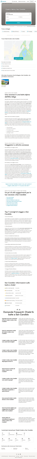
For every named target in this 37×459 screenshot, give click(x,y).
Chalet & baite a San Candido (31, 26)
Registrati (31, 1)
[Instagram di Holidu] (17, 454)
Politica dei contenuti (32, 456)
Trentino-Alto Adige (19, 26)
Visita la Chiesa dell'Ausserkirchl (12, 204)
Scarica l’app (15, 1)
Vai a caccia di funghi (10, 197)
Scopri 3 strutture (18, 58)
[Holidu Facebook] (20, 454)
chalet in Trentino (14, 258)
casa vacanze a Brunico (14, 158)
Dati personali (26, 456)
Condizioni (21, 456)
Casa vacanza (12, 26)
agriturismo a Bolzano (15, 273)
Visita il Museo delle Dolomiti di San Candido (14, 201)
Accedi (28, 1)
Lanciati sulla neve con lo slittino (12, 202)
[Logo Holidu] (5, 1)
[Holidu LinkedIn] (18, 454)
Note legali (17, 456)
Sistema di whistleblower (18, 457)
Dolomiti (24, 26)
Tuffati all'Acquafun (10, 198)
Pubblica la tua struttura (21, 1)
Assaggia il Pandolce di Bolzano (12, 205)
